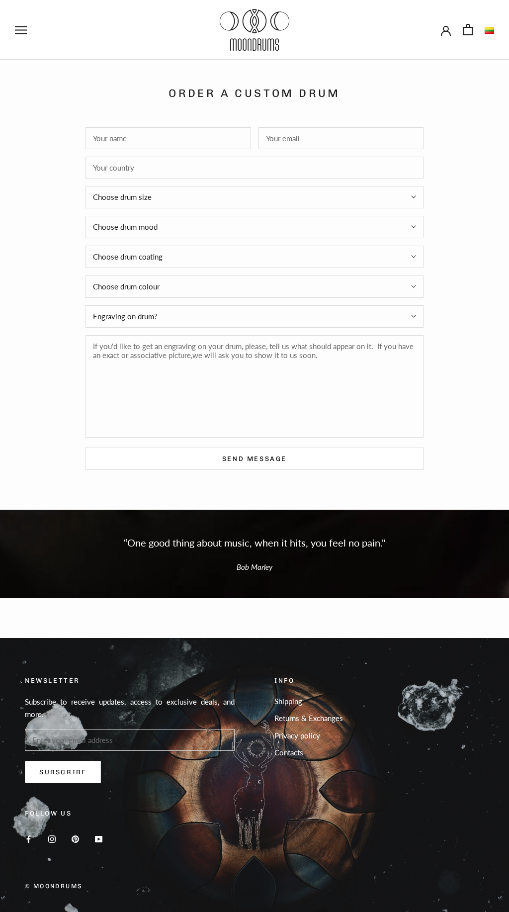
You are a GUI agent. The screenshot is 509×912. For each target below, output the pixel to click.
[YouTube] (98, 838)
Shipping (288, 701)
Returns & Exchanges (308, 718)
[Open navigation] (21, 29)
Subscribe (62, 772)
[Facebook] (28, 838)
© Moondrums (54, 886)
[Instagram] (52, 838)
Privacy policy (297, 735)
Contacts (288, 752)
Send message (254, 458)
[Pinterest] (75, 838)
